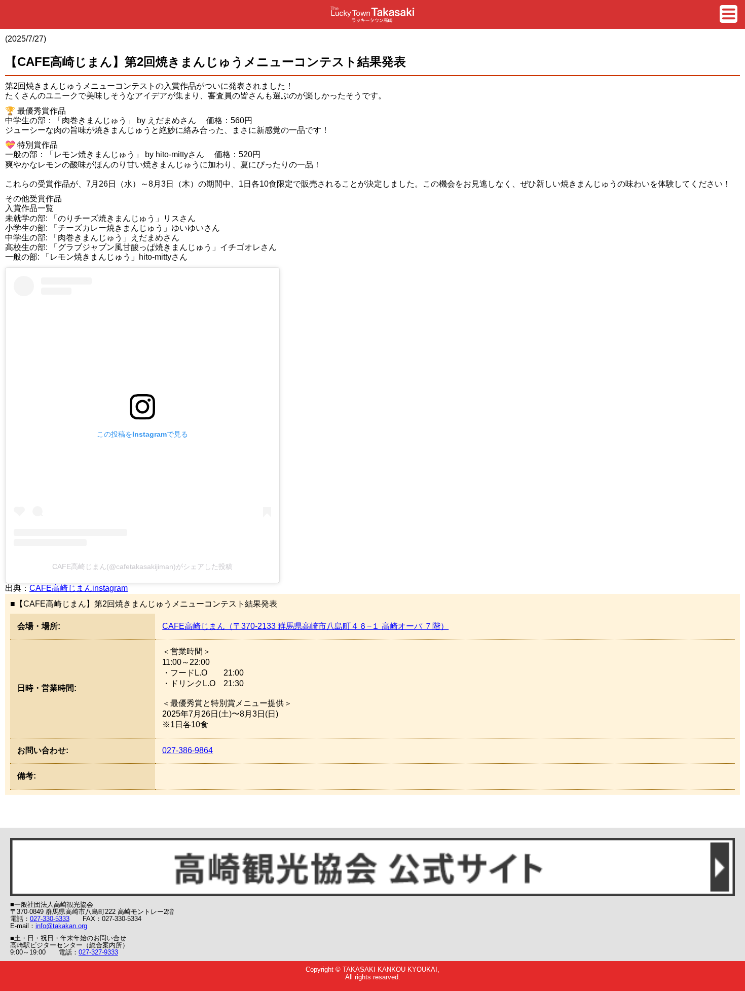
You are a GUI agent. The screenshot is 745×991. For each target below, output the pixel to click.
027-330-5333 (49, 919)
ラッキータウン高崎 (372, 14)
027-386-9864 (187, 750)
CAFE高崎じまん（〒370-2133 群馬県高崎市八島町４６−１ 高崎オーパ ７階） (305, 626)
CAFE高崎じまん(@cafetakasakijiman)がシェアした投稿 (142, 566)
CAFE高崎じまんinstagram (78, 588)
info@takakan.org (61, 926)
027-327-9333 (98, 952)
